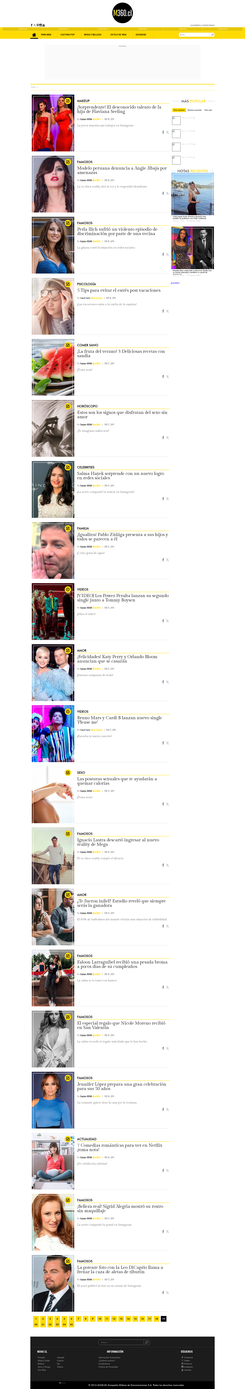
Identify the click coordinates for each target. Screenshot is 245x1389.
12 (114, 1318)
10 (99, 1318)
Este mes (208, 110)
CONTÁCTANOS (208, 25)
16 (142, 1318)
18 (156, 1318)
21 (43, 1324)
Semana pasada (195, 110)
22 (50, 1324)
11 (106, 1318)
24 (64, 1324)
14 (128, 1318)
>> (37, 87)
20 (36, 1324)
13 (121, 1318)
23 (57, 1324)
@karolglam (96, 298)
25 (71, 1324)
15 (135, 1318)
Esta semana (179, 110)
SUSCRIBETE (195, 25)
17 (149, 1318)
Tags (33, 87)
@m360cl (97, 119)
